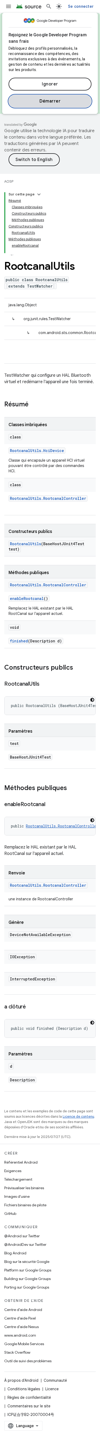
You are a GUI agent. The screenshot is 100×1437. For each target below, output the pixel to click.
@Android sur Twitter (22, 1236)
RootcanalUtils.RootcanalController (48, 498)
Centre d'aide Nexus (21, 1326)
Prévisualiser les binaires (24, 1187)
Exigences (12, 1170)
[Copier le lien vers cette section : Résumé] (34, 405)
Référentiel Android (21, 1162)
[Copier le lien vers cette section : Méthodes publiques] (72, 788)
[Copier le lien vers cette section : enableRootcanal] (50, 805)
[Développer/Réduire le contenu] (39, 194)
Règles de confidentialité (29, 1397)
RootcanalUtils (25, 543)
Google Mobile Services (24, 1343)
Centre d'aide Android (23, 1309)
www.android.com (20, 1335)
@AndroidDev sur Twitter (25, 1244)
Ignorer (50, 84)
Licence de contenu (78, 1116)
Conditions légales (23, 1389)
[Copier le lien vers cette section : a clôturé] (31, 1007)
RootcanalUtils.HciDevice (37, 450)
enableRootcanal (27, 598)
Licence (52, 1389)
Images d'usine (17, 1196)
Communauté (55, 1380)
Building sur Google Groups (27, 1278)
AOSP (8, 181)
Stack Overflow (17, 1352)
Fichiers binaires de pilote (25, 1205)
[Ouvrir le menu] (8, 6)
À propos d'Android (21, 1380)
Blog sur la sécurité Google (26, 1261)
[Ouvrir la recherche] (49, 6)
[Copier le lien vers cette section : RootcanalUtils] (44, 684)
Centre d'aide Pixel (20, 1318)
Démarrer (50, 101)
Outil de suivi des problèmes (27, 1361)
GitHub (10, 1213)
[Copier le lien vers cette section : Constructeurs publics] (78, 668)
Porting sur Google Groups (26, 1287)
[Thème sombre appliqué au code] (92, 700)
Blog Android (15, 1253)
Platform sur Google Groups (27, 1270)
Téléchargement (18, 1179)
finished (19, 640)
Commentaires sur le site (28, 1406)
